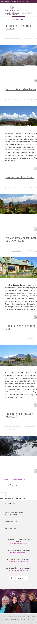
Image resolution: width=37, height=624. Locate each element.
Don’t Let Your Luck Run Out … (20, 327)
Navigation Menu (18, 19)
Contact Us (21, 578)
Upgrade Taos (30, 619)
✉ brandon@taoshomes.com (18, 561)
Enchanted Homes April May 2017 (20, 415)
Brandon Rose (16, 38)
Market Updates (10, 429)
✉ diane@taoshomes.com (18, 543)
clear (3, 495)
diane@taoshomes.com (20, 1)
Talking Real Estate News (20, 89)
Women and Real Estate (19, 177)
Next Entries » (20, 479)
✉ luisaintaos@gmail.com (18, 552)
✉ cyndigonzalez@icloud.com (18, 570)
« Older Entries (9, 479)
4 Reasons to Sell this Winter (18, 27)
